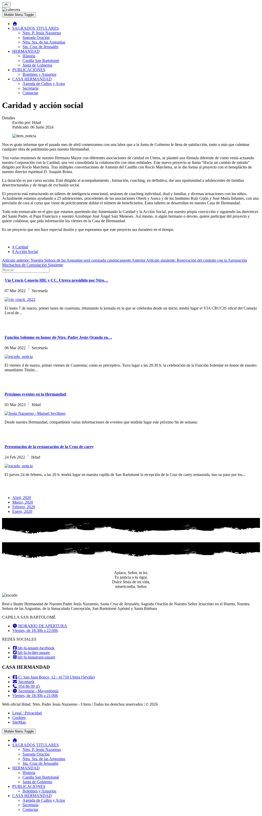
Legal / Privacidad (27, 713)
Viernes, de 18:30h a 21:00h (35, 695)
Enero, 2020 (22, 511)
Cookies (19, 717)
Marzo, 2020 (22, 502)
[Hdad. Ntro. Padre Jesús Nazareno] (14, 24)
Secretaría (25, 682)
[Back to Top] (6, 4)
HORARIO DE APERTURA (42, 626)
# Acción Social (25, 251)
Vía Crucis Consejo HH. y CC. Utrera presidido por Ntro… (56, 280)
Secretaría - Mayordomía (37, 691)
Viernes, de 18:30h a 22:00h (35, 630)
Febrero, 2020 (23, 507)
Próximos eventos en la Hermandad (35, 394)
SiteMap (19, 722)
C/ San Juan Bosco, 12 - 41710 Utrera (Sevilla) (56, 677)
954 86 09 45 (28, 686)
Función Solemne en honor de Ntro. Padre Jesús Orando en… (58, 337)
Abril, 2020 (21, 497)
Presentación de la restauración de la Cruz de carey (49, 446)
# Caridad (20, 247)
